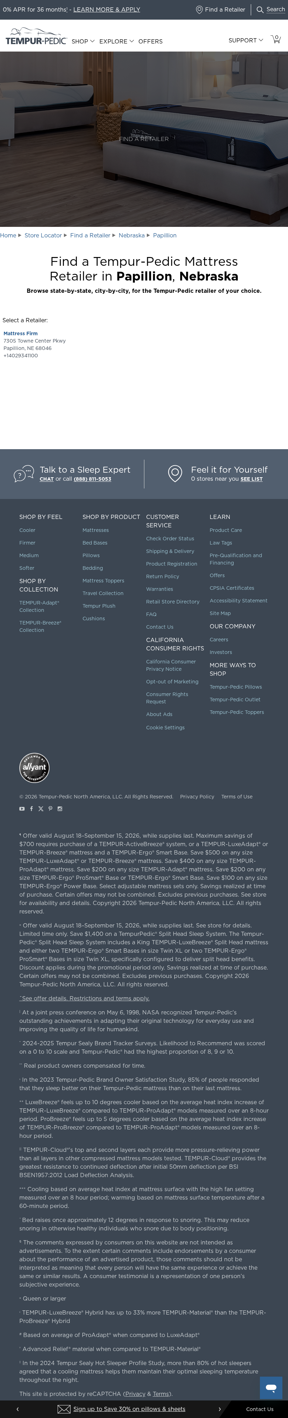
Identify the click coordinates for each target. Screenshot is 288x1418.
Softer (26, 568)
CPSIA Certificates (232, 588)
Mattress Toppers (103, 580)
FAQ (151, 614)
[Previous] (17, 1409)
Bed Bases (95, 543)
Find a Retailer (90, 235)
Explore (113, 42)
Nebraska (132, 235)
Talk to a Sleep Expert (85, 470)
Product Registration (171, 564)
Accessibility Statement (239, 600)
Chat (47, 479)
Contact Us (160, 627)
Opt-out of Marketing (172, 681)
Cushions (94, 618)
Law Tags (221, 543)
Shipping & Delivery (170, 551)
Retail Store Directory (172, 602)
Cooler (27, 530)
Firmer (27, 543)
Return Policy (162, 576)
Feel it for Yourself (229, 470)
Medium (29, 555)
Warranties (159, 589)
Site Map (220, 613)
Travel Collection (103, 593)
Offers (150, 41)
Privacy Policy (197, 796)
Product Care (226, 530)
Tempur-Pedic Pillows (236, 687)
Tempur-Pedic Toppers (237, 712)
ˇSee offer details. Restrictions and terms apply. (84, 998)
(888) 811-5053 (92, 479)
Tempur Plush (99, 606)
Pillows (91, 555)
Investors (221, 652)
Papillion (165, 235)
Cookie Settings (165, 727)
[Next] (219, 1409)
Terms (161, 1394)
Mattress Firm (21, 333)
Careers (219, 639)
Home (8, 235)
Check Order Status (170, 538)
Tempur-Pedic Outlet (235, 699)
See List (252, 479)
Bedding (93, 568)
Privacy (135, 1394)
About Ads (159, 714)
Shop (80, 42)
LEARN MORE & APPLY (106, 9)
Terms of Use (237, 796)
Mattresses (96, 530)
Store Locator (43, 235)
